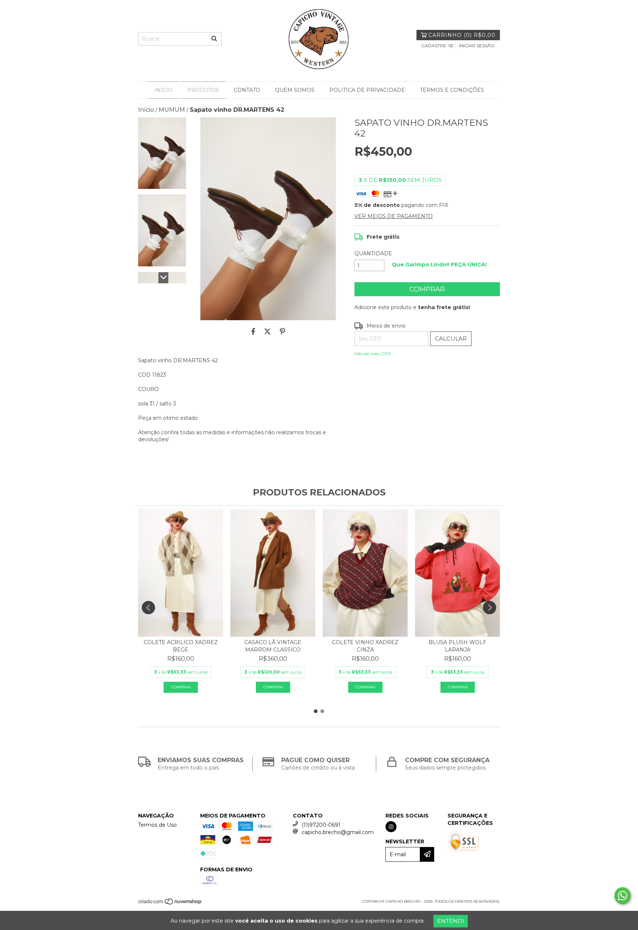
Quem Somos (295, 90)
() (461, 35)
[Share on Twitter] (267, 331)
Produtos (203, 90)
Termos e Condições (452, 90)
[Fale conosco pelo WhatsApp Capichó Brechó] (622, 895)
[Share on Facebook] (253, 331)
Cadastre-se (437, 45)
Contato (247, 90)
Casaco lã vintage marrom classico (272, 646)
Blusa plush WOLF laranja (457, 646)
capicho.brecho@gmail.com (338, 832)
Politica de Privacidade (367, 90)
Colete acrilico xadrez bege (181, 646)
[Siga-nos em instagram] (391, 826)
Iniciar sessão (477, 45)
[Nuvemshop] (170, 904)
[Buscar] (214, 38)
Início (163, 90)
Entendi (450, 920)
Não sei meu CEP (372, 353)
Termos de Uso (157, 825)
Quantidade (373, 253)
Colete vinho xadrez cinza (365, 646)
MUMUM (172, 109)
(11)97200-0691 (321, 825)
